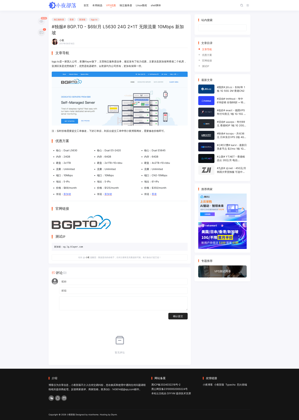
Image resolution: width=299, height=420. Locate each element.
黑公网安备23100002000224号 (169, 389)
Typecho (230, 384)
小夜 (87, 257)
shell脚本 (156, 5)
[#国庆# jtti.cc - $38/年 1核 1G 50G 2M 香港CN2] (222, 89)
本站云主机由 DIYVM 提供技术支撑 (171, 393)
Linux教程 (141, 5)
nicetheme (93, 414)
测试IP (205, 66)
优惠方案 (207, 54)
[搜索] (241, 5)
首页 (86, 5)
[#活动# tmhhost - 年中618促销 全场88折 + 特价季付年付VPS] (222, 100)
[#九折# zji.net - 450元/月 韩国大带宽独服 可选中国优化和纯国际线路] (222, 170)
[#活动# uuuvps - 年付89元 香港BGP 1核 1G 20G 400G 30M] (222, 123)
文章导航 (207, 49)
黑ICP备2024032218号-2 (165, 384)
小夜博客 (208, 384)
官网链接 (207, 60)
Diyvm (114, 414)
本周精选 (97, 5)
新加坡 (82, 19)
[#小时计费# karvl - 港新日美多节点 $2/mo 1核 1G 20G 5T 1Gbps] (222, 146)
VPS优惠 (111, 5)
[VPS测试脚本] (222, 271)
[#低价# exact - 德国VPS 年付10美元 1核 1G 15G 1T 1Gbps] (222, 112)
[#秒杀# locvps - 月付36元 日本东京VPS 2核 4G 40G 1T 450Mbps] (222, 135)
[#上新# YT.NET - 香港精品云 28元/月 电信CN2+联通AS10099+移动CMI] (222, 158)
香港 (72, 19)
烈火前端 (242, 384)
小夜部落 (219, 384)
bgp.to (94, 19)
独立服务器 (126, 5)
